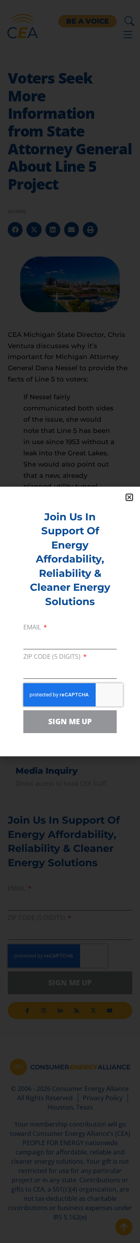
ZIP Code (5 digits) (52, 657)
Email (32, 627)
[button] (129, 497)
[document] (70, 621)
